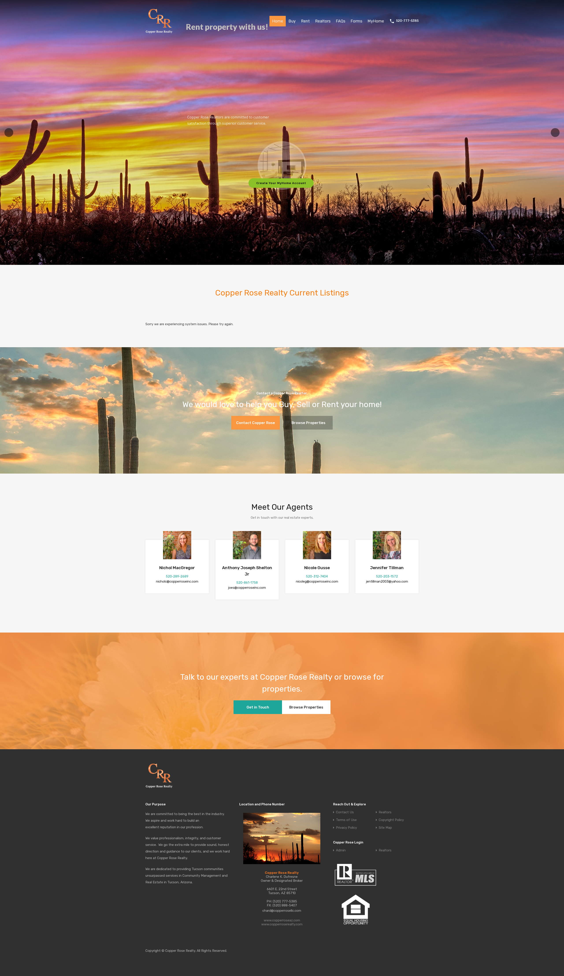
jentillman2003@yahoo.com (387, 581)
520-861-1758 (247, 583)
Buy (292, 21)
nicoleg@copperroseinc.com (317, 581)
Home (277, 21)
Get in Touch (258, 707)
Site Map (385, 827)
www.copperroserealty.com (281, 924)
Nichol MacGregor (177, 567)
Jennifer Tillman (387, 567)
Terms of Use (346, 820)
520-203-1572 (387, 576)
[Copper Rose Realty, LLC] (160, 35)
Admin (341, 850)
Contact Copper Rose (255, 423)
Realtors (322, 21)
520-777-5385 (407, 21)
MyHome (375, 21)
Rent (305, 21)
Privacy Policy (346, 827)
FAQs (340, 21)
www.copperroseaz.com (282, 920)
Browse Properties (308, 423)
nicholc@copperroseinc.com (177, 581)
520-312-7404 (317, 576)
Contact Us (345, 812)
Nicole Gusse (317, 567)
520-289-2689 (177, 576)
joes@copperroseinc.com (247, 588)
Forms (356, 21)
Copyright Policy (391, 820)
